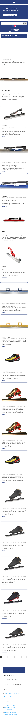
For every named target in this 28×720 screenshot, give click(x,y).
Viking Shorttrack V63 (6, 337)
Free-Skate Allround (6, 90)
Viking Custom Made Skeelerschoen (8, 405)
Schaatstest (6, 693)
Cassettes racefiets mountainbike (10, 714)
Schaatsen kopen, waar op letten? (15, 693)
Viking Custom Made (5, 371)
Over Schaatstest (5, 58)
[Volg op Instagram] (15, 26)
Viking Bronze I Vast (5, 541)
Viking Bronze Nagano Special (7, 575)
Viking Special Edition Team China (8, 473)
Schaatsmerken (16, 91)
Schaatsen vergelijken (10, 15)
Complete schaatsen (5, 338)
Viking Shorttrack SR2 (6, 302)
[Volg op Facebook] (13, 26)
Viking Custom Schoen (6, 439)
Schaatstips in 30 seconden (14, 695)
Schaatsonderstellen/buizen (7, 93)
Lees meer (4, 65)
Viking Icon (4, 161)
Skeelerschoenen (19, 406)
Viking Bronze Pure (5, 609)
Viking (3, 128)
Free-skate (3, 91)
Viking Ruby (4, 231)
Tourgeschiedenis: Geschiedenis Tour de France (13, 696)
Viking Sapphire (4, 196)
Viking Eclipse (4, 126)
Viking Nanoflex (4, 267)
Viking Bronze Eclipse (6, 507)
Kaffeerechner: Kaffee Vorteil (9, 707)
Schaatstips (6, 695)
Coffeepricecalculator (8, 709)
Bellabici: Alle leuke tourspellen (10, 712)
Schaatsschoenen (19, 372)
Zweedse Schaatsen (15, 93)
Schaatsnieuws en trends (6, 59)
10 (22, 657)
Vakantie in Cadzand (8, 710)
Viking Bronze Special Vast (7, 643)
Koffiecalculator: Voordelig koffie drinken (12, 705)
